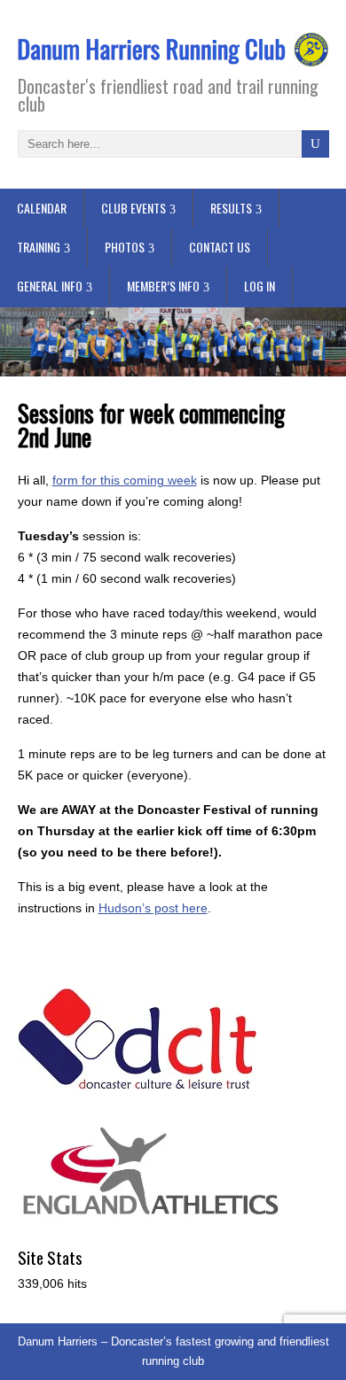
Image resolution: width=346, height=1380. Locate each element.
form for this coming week (124, 480)
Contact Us (219, 246)
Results (231, 207)
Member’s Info (163, 285)
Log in (259, 285)
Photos (125, 246)
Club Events (133, 207)
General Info (50, 285)
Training (38, 246)
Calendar (42, 207)
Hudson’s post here (153, 908)
